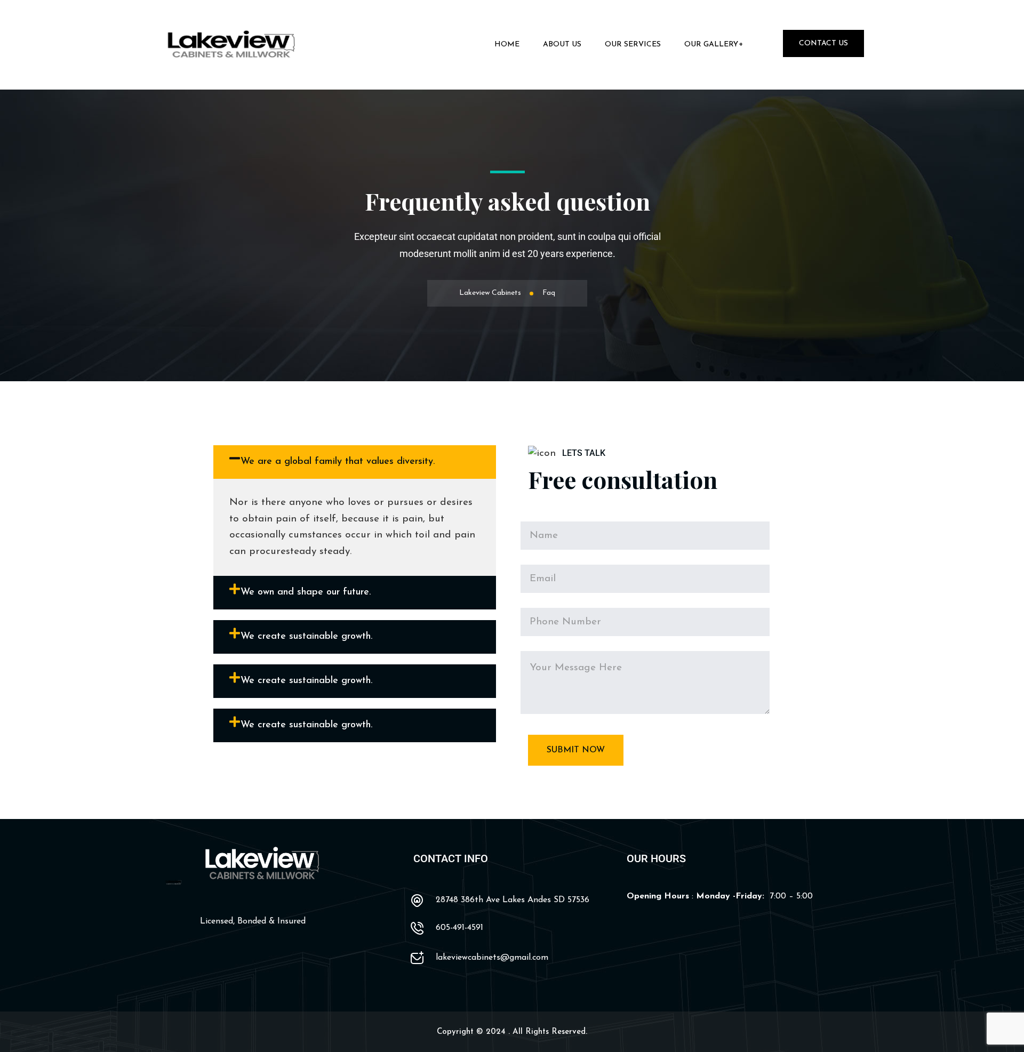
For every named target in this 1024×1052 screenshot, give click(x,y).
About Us (562, 45)
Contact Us (823, 43)
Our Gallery (711, 45)
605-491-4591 (459, 927)
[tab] (354, 462)
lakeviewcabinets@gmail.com (492, 957)
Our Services (633, 45)
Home (506, 45)
